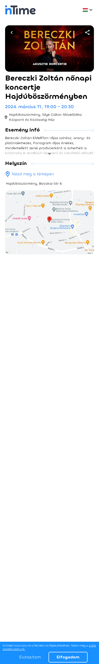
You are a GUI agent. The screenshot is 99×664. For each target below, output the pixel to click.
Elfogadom (68, 657)
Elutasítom (30, 657)
